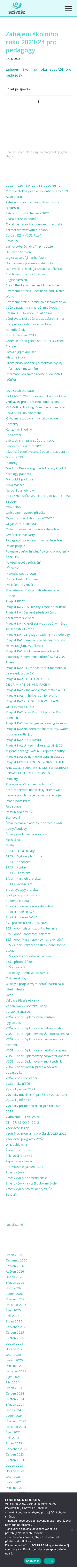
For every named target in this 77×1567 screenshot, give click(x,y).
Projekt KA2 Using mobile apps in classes (35, 756)
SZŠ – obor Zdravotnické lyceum (28, 956)
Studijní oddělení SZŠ (20, 912)
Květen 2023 (15, 1460)
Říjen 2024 (13, 1377)
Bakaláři (11, 1194)
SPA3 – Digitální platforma (24, 856)
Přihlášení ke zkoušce (20, 584)
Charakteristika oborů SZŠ (24, 219)
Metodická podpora (19, 479)
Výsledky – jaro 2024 (20, 1089)
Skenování (13, 817)
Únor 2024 (13, 1410)
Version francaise (18, 1011)
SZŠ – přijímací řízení (20, 961)
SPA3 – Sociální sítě (19, 884)
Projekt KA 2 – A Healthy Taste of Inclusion (36, 607)
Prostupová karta (18, 801)
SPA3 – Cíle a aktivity (20, 851)
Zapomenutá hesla (19, 1161)
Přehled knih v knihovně (22, 579)
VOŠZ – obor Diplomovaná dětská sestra (34, 1028)
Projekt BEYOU (17, 601)
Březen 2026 (15, 1282)
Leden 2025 (14, 1360)
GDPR (49, 1560)
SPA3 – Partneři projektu (23, 878)
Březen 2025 (15, 1349)
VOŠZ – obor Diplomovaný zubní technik (34, 1061)
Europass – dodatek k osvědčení (28, 324)
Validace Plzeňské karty (22, 1000)
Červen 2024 (15, 1393)
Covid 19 (12, 241)
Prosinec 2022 (16, 1487)
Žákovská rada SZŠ (19, 1155)
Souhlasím (32, 1560)
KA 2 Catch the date (20, 390)
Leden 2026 (14, 1293)
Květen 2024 (15, 1399)
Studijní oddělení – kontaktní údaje (29, 906)
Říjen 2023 (13, 1432)
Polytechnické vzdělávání (23, 562)
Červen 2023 (15, 1454)
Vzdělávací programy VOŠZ (25, 1139)
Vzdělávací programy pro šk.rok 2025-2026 (36, 1133)
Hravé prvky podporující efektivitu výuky (34, 363)
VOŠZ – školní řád (18, 1083)
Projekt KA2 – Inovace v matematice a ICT (36, 690)
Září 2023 (12, 1438)
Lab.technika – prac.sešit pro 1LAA (30, 440)
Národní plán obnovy (20, 490)
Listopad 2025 (16, 1305)
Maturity (12, 463)
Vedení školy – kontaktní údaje (27, 1006)
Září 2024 (12, 1382)
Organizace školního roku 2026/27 (30, 518)
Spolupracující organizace (23, 895)
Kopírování (13, 435)
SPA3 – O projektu (19, 873)
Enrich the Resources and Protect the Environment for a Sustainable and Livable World (35, 290)
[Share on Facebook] (38, 101)
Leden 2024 (14, 1415)
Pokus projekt (15, 546)
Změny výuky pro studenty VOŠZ (29, 1189)
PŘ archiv (12, 568)
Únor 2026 (13, 1288)
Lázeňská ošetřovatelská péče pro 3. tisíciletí (37, 451)
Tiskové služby (16, 978)
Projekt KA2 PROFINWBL (24, 740)
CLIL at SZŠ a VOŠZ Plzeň (23, 235)
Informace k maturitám (22, 368)
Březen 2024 (15, 1404)
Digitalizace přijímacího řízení (26, 257)
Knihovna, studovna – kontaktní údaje (32, 418)
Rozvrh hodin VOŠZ (19, 812)
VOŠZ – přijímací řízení (21, 1078)
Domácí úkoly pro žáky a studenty (29, 263)
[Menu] (65, 8)
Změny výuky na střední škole (26, 1178)
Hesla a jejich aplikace (21, 352)
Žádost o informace (19, 1150)
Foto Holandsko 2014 (21, 335)
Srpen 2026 (14, 1255)
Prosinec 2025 (16, 1299)
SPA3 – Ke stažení (18, 862)
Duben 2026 (14, 1277)
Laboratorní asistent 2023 (24, 446)
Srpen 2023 (14, 1443)
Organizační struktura (21, 524)
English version (16, 280)
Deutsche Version (18, 252)
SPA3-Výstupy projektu (22, 889)
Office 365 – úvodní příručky (25, 512)
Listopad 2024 (16, 1371)
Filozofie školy (15, 329)
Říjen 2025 (13, 1310)
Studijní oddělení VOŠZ (21, 917)
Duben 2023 (14, 1465)
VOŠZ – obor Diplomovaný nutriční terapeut (36, 1050)
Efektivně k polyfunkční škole (25, 274)
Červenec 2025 (16, 1327)
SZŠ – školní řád (16, 967)
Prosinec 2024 (16, 1366)
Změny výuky (15, 1172)
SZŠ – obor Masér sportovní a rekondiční (34, 939)
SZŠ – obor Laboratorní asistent (28, 934)
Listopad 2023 (16, 1427)
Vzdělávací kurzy (17, 1128)
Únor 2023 (13, 1476)
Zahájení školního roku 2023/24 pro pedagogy (32, 42)
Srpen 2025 (14, 1321)
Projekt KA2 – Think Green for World (31, 695)
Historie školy (15, 357)
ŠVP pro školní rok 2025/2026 (27, 923)
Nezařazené (14, 1224)
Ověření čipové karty (20, 535)
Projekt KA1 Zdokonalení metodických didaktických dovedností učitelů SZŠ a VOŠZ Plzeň (36, 656)
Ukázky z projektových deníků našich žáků (35, 984)
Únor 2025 (13, 1354)
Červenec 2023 (16, 1449)
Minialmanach (15, 485)
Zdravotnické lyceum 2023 (24, 1167)
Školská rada (14, 839)
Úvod (9, 995)
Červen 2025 (15, 1332)
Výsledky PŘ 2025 (18, 1100)
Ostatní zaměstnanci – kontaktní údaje (32, 529)
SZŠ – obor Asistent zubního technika (31, 928)
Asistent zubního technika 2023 (28, 213)
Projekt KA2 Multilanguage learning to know (36, 723)
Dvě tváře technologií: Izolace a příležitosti (35, 269)
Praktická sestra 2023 (21, 573)
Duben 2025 (14, 1343)
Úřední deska (15, 989)
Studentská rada (17, 900)
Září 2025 (12, 1316)
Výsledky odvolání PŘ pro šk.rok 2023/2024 (36, 1095)
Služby (10, 845)
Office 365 (13, 507)
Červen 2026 (15, 1266)
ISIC (8, 385)
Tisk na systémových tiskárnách (28, 973)
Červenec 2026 (16, 1260)
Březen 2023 (15, 1471)
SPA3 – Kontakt (17, 867)
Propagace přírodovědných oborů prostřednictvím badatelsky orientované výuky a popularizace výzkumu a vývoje (34, 789)
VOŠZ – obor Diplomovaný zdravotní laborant (37, 1056)
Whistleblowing (16, 1144)
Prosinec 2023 (16, 1421)
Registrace (13, 806)
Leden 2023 (14, 1482)
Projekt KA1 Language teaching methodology (38, 634)
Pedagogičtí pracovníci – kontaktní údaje (34, 540)
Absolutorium (15, 196)
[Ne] (72, 1530)
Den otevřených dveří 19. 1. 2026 (29, 246)
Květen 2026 (15, 1271)
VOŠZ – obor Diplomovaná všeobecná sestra (37, 1034)
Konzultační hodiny (19, 429)
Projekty (12, 779)
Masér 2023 (14, 457)
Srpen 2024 (14, 1388)
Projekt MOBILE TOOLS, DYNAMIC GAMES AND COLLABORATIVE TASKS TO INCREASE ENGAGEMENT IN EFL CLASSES (37, 767)
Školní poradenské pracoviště (26, 834)
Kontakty (12, 424)
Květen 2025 (15, 1338)
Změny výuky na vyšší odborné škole (31, 1183)
